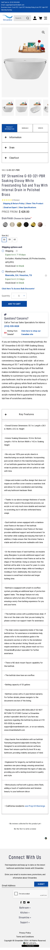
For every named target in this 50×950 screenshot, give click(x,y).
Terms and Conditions (25, 937)
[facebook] (21, 902)
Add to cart (14, 304)
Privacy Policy (25, 933)
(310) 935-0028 (15, 2)
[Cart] (40, 18)
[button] (45, 62)
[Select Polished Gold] (33, 224)
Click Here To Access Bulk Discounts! (18, 289)
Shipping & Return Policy (13, 203)
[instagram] (24, 902)
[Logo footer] (30, 944)
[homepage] (7, 17)
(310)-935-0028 (11, 326)
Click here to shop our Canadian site (31, 332)
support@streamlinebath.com (14, 5)
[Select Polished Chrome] (5, 224)
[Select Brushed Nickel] (12, 224)
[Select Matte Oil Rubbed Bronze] (40, 224)
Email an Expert (10, 207)
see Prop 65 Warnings (35, 806)
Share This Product (34, 203)
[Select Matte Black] (26, 224)
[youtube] (28, 902)
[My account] (34, 18)
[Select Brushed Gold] (19, 224)
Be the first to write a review (25, 829)
